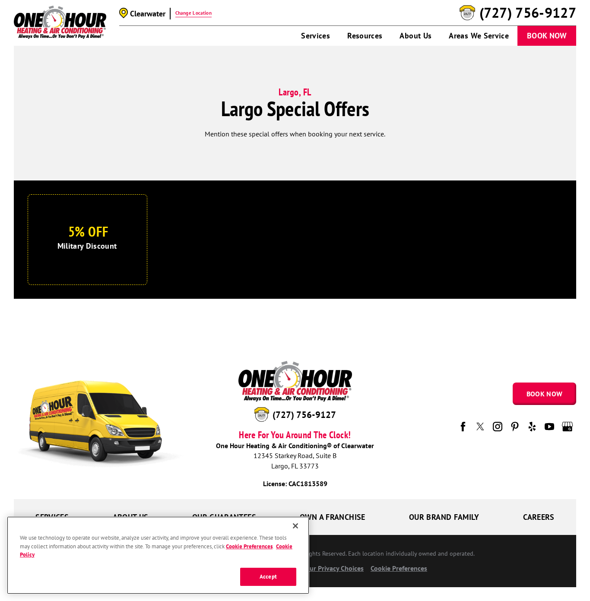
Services (315, 36)
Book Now (547, 36)
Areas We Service (479, 36)
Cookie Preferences (249, 546)
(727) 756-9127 (527, 13)
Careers (539, 517)
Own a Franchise (332, 517)
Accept (268, 576)
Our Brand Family (444, 517)
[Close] (295, 525)
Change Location (193, 13)
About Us (415, 36)
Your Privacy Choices (332, 568)
